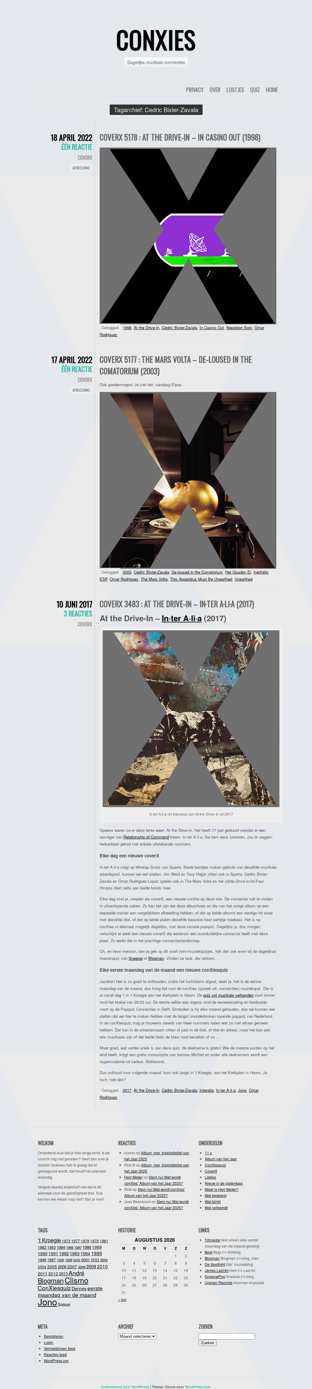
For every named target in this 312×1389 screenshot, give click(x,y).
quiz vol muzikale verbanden (228, 995)
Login (48, 1342)
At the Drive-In (146, 327)
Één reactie (77, 146)
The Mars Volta (154, 579)
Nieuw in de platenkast (224, 1183)
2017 (127, 1090)
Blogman (156, 958)
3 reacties (78, 613)
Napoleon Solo (239, 327)
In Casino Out (212, 327)
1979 (94, 1240)
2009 (91, 1266)
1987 (78, 1247)
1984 (61, 1247)
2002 (95, 1259)
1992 (64, 1253)
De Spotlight (215, 1264)
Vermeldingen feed (59, 1348)
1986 (69, 1247)
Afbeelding (81, 167)
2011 (43, 1273)
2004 (42, 1266)
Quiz (255, 90)
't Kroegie (49, 1240)
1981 (104, 1241)
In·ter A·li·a (182, 618)
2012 (53, 1273)
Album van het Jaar (221, 1158)
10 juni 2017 (74, 604)
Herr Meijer (133, 1177)
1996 (42, 1260)
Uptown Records (218, 1282)
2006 (62, 1267)
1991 (53, 1253)
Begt (208, 1252)
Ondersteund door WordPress (125, 1386)
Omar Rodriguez (124, 579)
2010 (102, 1266)
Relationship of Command (146, 837)
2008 (81, 1266)
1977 (75, 1241)
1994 (85, 1253)
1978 (85, 1240)
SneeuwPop (215, 1276)
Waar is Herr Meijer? (222, 1189)
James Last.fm (217, 1270)
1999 (68, 1259)
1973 (66, 1240)
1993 (75, 1253)
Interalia (207, 1090)
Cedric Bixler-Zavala (179, 327)
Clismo (76, 1279)
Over (215, 90)
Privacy (195, 90)
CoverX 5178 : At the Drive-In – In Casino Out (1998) (180, 137)
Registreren (53, 1336)
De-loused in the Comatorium (197, 572)
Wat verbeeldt (216, 1207)
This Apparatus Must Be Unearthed (201, 579)
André (76, 1273)
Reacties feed (55, 1354)
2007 (72, 1266)
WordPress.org (56, 1360)
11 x (208, 1152)
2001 (85, 1260)
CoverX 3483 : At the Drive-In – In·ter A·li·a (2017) (177, 603)
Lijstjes (235, 90)
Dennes (79, 1288)
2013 (63, 1274)
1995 (96, 1253)
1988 (87, 1247)
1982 (42, 1247)
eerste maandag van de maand (70, 1291)
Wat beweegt (215, 1195)
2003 (127, 572)
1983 (51, 1247)
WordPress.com (197, 1386)
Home (272, 90)
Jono (242, 1090)
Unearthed (244, 579)
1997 (51, 1260)
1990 (43, 1253)
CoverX (85, 157)
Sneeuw (136, 958)
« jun (122, 1299)
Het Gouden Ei (238, 572)
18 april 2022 (71, 137)
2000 (76, 1260)
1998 (127, 327)
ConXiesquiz (215, 1164)
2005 (52, 1266)
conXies (156, 39)
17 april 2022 (71, 359)
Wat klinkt (213, 1201)
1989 (97, 1247)
